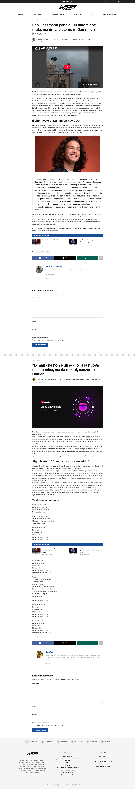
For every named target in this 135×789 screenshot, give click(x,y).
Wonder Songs (67, 756)
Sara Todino (41, 379)
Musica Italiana (41, 252)
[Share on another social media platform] (101, 258)
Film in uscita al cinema (67, 770)
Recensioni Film (67, 772)
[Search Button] (119, 1)
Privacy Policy (60, 340)
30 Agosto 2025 (47, 246)
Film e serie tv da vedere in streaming (67, 767)
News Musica (90, 379)
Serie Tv (67, 765)
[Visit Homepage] (67, 7)
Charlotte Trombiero (43, 39)
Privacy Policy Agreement (40, 337)
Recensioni (78, 14)
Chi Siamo (102, 756)
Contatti (102, 759)
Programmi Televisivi (110, 14)
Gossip (93, 14)
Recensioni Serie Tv (67, 775)
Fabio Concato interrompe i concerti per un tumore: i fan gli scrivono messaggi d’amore (90, 241)
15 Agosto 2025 (84, 246)
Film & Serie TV (37, 14)
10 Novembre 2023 (52, 379)
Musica (20, 14)
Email (34, 329)
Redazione (102, 764)
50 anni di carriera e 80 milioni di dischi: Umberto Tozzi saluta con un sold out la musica (53, 241)
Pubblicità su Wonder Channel (102, 761)
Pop (48, 252)
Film (67, 763)
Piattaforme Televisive (58, 14)
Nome (34, 321)
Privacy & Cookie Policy (102, 766)
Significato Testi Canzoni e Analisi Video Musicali (54, 20)
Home (33, 20)
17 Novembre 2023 (56, 39)
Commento (36, 298)
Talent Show (97, 379)
